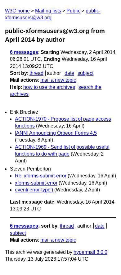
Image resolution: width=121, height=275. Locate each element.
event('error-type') (34, 189)
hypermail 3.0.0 (90, 252)
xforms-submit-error (36, 183)
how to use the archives (49, 87)
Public (73, 10)
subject (85, 73)
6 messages (24, 52)
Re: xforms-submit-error (40, 175)
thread (36, 73)
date (69, 73)
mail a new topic (58, 80)
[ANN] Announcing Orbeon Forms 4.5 (56, 133)
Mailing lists (48, 10)
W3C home (17, 10)
